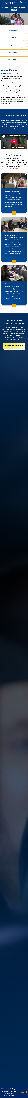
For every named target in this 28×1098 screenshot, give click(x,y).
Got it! (22, 1092)
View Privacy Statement (7, 1095)
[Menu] (24, 2)
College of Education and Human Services (14, 8)
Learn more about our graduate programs (14, 346)
